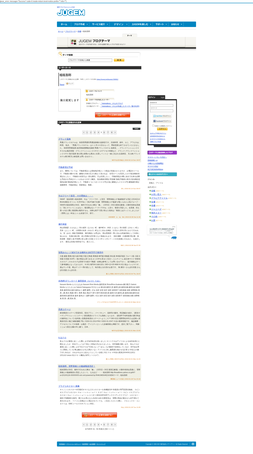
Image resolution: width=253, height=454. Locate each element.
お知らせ (176, 24)
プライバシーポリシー (73, 444)
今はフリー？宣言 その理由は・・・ (75, 196)
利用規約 (62, 444)
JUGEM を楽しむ (141, 24)
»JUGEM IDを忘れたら (157, 136)
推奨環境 (85, 444)
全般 (153, 191)
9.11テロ (62, 338)
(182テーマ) (166, 194)
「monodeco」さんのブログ (111, 103)
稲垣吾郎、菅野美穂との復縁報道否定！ (76, 366)
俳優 (153, 205)
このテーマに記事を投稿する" (99, 414)
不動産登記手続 (65, 167)
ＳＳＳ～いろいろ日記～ (157, 157)
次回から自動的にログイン (163, 126)
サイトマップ (101, 444)
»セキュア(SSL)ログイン (158, 133)
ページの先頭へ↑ (193, 444)
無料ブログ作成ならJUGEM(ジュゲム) (71, 14)
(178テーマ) (172, 198)
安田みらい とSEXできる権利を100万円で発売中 (80, 252)
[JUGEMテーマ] (129, 35)
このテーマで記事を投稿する (112, 114)
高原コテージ (64, 309)
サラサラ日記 (153, 166)
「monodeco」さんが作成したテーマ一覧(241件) (119, 106)
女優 (153, 202)
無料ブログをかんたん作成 (66, 7)
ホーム (64, 24)
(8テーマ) (159, 220)
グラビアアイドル (159, 198)
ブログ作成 (80, 24)
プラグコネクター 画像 (69, 386)
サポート (160, 24)
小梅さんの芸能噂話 (155, 163)
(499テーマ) (160, 191)
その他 (154, 216)
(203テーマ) (160, 206)
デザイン (119, 24)
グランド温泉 (64, 139)
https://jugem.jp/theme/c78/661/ (107, 79)
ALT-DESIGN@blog (155, 169)
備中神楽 (62, 224)
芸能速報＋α (152, 160)
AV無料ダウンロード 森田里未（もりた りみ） (79, 281)
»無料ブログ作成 (155, 141)
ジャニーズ (156, 209)
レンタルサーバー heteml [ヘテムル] (162, 229)
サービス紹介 (99, 24)
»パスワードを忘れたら (157, 139)
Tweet (62, 85)
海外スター (156, 213)
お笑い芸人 (156, 194)
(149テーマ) (162, 217)
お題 (153, 220)
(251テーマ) (160, 202)
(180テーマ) (166, 213)
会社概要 (92, 444)
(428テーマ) (166, 209)
